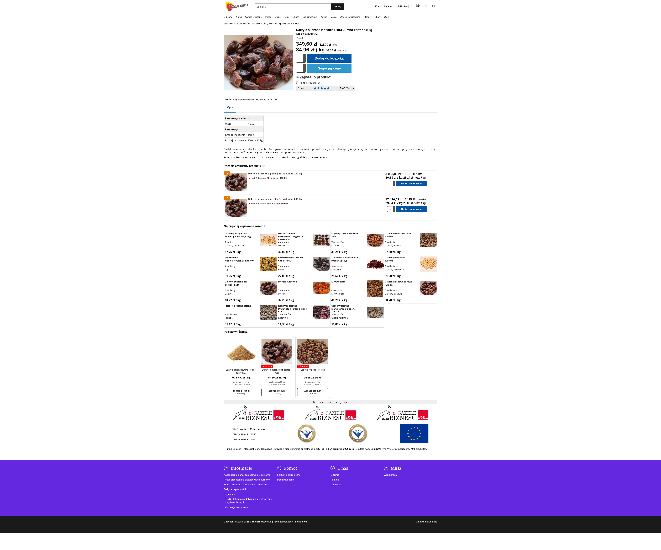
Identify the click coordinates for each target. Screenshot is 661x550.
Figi (226, 269)
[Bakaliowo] (237, 6)
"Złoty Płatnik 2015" (244, 434)
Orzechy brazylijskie (235, 245)
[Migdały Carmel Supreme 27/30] (375, 240)
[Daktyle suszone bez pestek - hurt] (268, 288)
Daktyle (300, 38)
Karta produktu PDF (310, 82)
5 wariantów (391, 242)
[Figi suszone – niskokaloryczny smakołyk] (268, 264)
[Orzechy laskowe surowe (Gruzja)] (428, 288)
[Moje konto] (425, 6)
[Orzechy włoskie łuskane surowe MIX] (428, 240)
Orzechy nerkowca (394, 269)
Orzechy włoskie (393, 245)
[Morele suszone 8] (321, 288)
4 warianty (283, 242)
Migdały (335, 245)
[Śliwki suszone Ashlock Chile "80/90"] (321, 264)
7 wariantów (337, 242)
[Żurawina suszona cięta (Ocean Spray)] (375, 264)
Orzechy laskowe (393, 293)
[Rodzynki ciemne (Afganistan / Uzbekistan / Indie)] (321, 312)
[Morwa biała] (375, 289)
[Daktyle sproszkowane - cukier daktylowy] (241, 352)
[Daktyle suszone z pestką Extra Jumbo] (258, 62)
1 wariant (229, 242)
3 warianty (283, 266)
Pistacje (229, 317)
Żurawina (336, 269)
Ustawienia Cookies (426, 521)
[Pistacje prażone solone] (268, 312)
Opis (230, 107)
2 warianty (283, 290)
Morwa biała (337, 293)
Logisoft (237, 448)
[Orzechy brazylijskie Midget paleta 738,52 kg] (268, 240)
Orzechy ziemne (339, 317)
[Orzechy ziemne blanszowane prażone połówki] (375, 312)
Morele (281, 245)
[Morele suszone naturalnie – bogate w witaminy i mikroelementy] (321, 240)
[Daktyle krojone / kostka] (313, 352)
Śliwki (281, 269)
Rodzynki (283, 317)
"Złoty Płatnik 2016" (244, 439)
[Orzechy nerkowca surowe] (428, 264)
